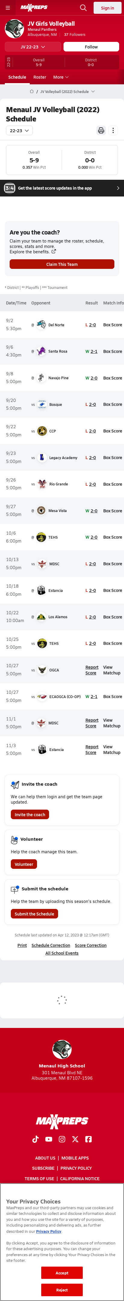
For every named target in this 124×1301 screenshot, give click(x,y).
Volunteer (24, 864)
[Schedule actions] (113, 130)
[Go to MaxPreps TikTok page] (35, 1140)
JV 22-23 (30, 47)
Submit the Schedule (34, 914)
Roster (39, 77)
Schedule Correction (51, 945)
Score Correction (91, 945)
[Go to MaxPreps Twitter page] (75, 1140)
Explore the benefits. (30, 252)
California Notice (80, 1178)
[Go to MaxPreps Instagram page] (62, 1140)
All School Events (62, 953)
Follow (91, 47)
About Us (45, 1158)
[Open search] (83, 8)
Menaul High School (62, 1065)
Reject (62, 1290)
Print (22, 945)
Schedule (17, 77)
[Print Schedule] (101, 130)
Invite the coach (30, 814)
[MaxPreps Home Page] (31, 91)
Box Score (112, 324)
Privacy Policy (76, 1168)
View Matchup (111, 670)
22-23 (16, 130)
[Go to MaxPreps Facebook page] (88, 1140)
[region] (62, 1242)
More (58, 77)
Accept (62, 1273)
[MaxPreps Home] (34, 8)
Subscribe (43, 1168)
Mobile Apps (75, 1158)
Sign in (107, 8)
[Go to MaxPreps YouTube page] (48, 1140)
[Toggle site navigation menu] (8, 8)
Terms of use (39, 1178)
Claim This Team (62, 264)
